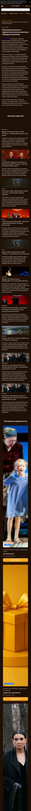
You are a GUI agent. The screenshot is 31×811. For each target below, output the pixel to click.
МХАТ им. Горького (15, 5)
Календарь (4, 13)
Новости (21, 13)
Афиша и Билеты (14, 13)
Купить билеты (6, 39)
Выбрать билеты (16, 560)
